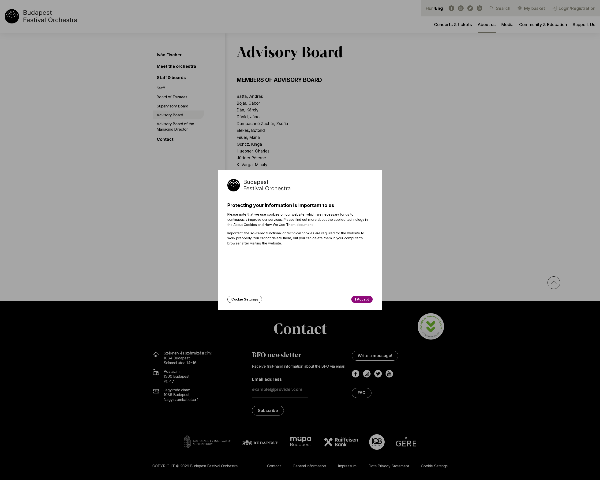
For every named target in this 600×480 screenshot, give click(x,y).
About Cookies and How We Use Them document (273, 225)
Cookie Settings (244, 299)
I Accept (362, 299)
